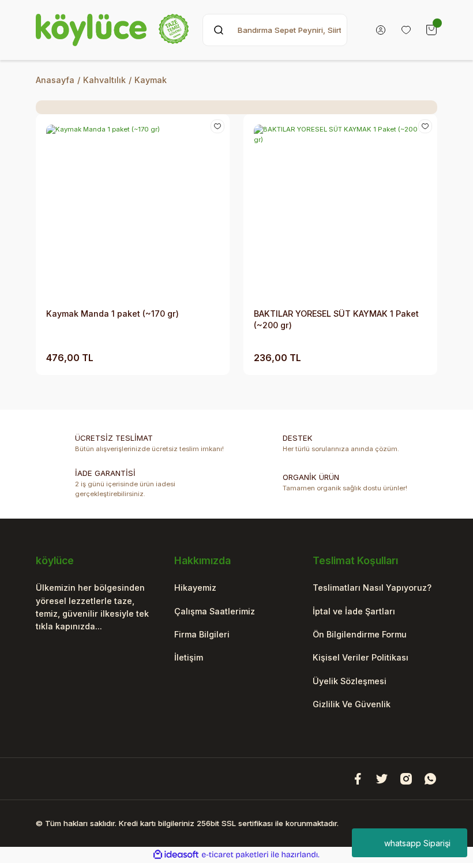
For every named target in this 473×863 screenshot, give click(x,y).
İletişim (188, 657)
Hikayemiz (195, 587)
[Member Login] (380, 30)
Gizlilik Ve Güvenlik (352, 704)
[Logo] (112, 30)
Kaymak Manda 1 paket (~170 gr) (112, 313)
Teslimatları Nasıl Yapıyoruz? (372, 587)
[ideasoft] (176, 855)
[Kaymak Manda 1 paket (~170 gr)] (132, 211)
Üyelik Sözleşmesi (349, 681)
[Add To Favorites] (217, 126)
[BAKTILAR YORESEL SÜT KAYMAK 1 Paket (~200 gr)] (340, 211)
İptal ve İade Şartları (354, 611)
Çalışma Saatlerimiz (214, 611)
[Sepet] (431, 30)
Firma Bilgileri (202, 634)
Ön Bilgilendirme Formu (360, 634)
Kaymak (150, 80)
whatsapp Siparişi (417, 843)
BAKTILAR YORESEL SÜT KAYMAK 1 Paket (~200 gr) (336, 319)
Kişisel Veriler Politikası (360, 657)
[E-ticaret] (235, 855)
